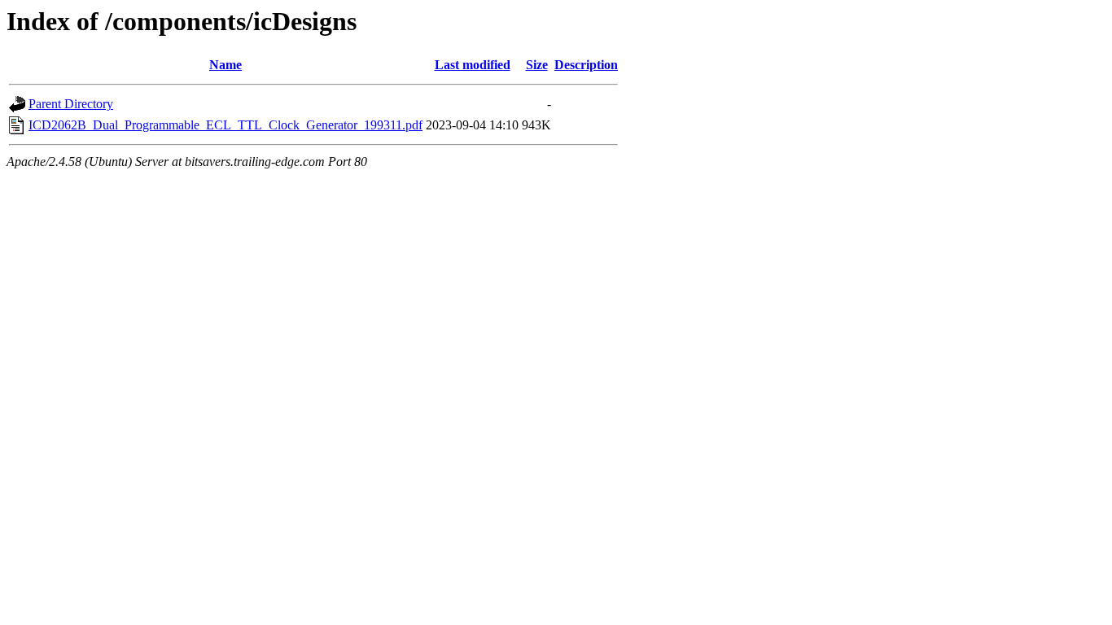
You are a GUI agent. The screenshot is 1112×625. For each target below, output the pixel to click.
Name (225, 65)
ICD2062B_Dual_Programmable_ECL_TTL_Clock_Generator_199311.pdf (225, 125)
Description (586, 65)
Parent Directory (70, 104)
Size (537, 65)
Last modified (472, 65)
